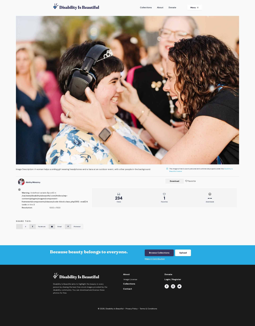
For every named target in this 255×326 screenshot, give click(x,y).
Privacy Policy (132, 308)
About (160, 7)
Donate (172, 7)
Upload (183, 252)
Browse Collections (159, 252)
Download (174, 181)
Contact (127, 288)
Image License (130, 279)
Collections (146, 7)
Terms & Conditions (148, 308)
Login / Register (173, 279)
